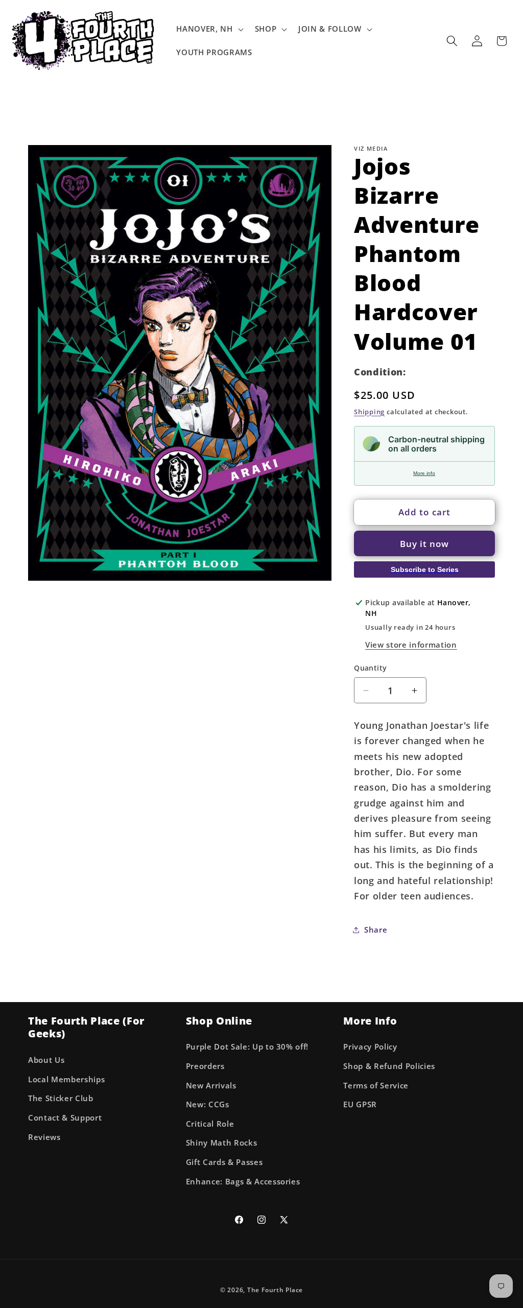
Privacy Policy (370, 1046)
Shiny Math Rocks (221, 1142)
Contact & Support (65, 1117)
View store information (411, 644)
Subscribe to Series (425, 569)
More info (424, 473)
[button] (209, 29)
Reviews (44, 1137)
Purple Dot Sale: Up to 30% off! (247, 1046)
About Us (46, 1060)
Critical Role (210, 1124)
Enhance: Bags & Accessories (243, 1181)
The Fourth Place (275, 1290)
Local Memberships (66, 1079)
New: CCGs (207, 1104)
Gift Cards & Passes (224, 1162)
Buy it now (424, 544)
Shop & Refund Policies (389, 1066)
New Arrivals (211, 1085)
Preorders (205, 1066)
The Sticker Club (60, 1098)
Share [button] (375, 929)
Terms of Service (376, 1085)
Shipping (369, 411)
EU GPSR (360, 1104)
